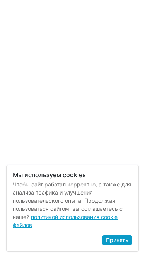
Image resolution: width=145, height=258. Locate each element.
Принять (117, 240)
